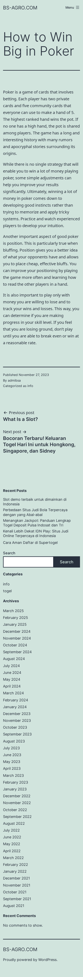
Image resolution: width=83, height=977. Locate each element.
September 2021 (17, 899)
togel (7, 591)
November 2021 (16, 885)
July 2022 (11, 830)
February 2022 (15, 864)
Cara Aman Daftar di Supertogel (30, 542)
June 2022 (12, 837)
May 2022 (11, 844)
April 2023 (12, 768)
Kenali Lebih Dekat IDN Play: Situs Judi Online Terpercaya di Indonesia (35, 533)
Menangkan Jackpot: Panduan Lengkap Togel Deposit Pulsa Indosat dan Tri (37, 522)
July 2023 (11, 748)
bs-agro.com (20, 8)
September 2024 (17, 652)
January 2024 (15, 707)
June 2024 (12, 672)
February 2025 (15, 617)
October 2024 (15, 645)
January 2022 (15, 871)
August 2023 (14, 741)
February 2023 (15, 782)
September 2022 (17, 817)
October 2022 (15, 810)
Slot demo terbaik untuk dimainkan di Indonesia (34, 501)
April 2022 (12, 851)
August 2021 (13, 906)
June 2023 (12, 755)
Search (9, 553)
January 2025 (15, 624)
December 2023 (16, 714)
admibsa (14, 380)
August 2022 (14, 823)
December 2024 (17, 631)
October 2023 (15, 727)
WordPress (47, 960)
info (30, 386)
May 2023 (11, 762)
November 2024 (17, 638)
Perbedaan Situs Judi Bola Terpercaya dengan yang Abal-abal (35, 512)
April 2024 (12, 686)
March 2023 (13, 775)
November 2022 (17, 803)
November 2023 (17, 720)
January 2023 (15, 789)
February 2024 (15, 700)
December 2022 (16, 796)
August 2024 (14, 659)
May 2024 (11, 679)
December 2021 (16, 878)
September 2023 (17, 734)
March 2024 (13, 693)
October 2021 (14, 892)
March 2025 (13, 611)
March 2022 (13, 858)
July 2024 (11, 666)
